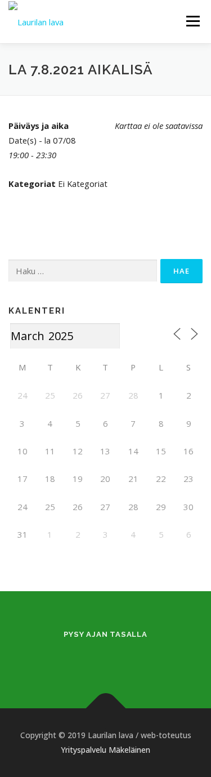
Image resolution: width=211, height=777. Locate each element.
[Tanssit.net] (119, 657)
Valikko (193, 20)
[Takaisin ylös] (105, 709)
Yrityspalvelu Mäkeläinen (105, 749)
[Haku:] (82, 271)
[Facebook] (92, 657)
